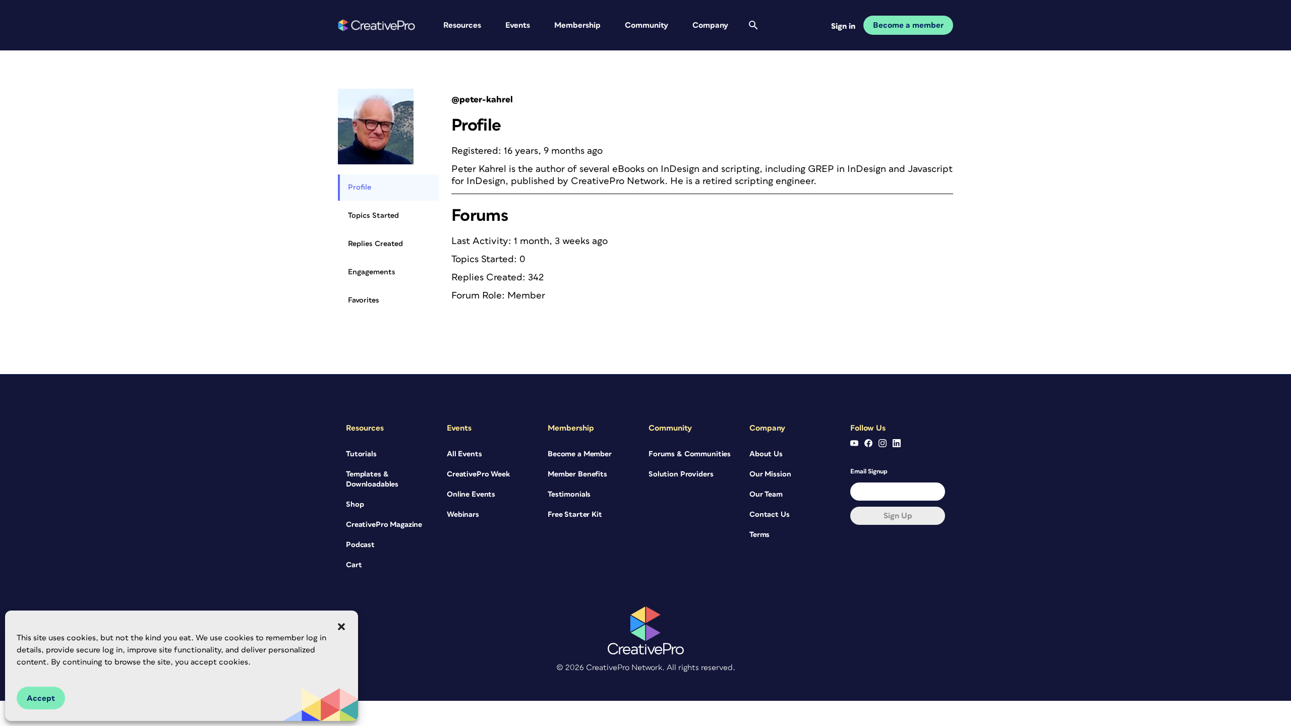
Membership (577, 25)
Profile (359, 187)
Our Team (766, 494)
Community (646, 25)
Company (710, 25)
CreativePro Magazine (384, 524)
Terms (759, 534)
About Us (766, 454)
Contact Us (769, 514)
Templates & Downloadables (372, 479)
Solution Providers (681, 474)
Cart (354, 565)
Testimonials (569, 494)
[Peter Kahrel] (376, 93)
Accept (41, 698)
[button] (341, 627)
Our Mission (770, 474)
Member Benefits (577, 474)
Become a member (908, 25)
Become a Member (580, 454)
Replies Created (375, 244)
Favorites (363, 300)
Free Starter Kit (575, 514)
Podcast (360, 545)
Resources (462, 25)
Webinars (463, 514)
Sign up (898, 516)
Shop (355, 504)
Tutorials (361, 454)
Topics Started (373, 215)
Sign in (843, 26)
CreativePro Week (478, 474)
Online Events (471, 494)
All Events (464, 454)
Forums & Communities (690, 454)
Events (517, 25)
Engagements (371, 272)
